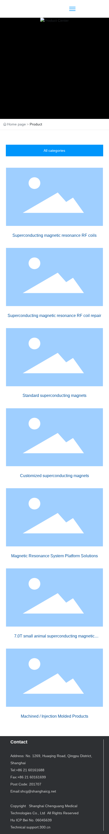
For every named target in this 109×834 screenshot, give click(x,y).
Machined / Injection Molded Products (54, 716)
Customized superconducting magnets (54, 476)
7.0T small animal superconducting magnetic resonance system (54, 638)
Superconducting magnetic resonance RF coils (54, 235)
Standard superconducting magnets (54, 395)
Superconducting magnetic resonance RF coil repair (54, 315)
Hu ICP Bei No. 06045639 (31, 820)
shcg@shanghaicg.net (38, 791)
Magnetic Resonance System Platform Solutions (54, 556)
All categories (54, 150)
